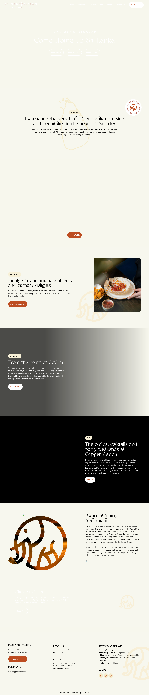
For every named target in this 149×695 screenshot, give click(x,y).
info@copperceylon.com (62, 668)
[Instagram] (106, 675)
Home (71, 5)
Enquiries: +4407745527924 (64, 663)
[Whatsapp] (110, 675)
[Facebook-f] (101, 675)
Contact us (120, 5)
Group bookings (96, 5)
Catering (81, 5)
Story (109, 5)
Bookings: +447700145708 (63, 666)
